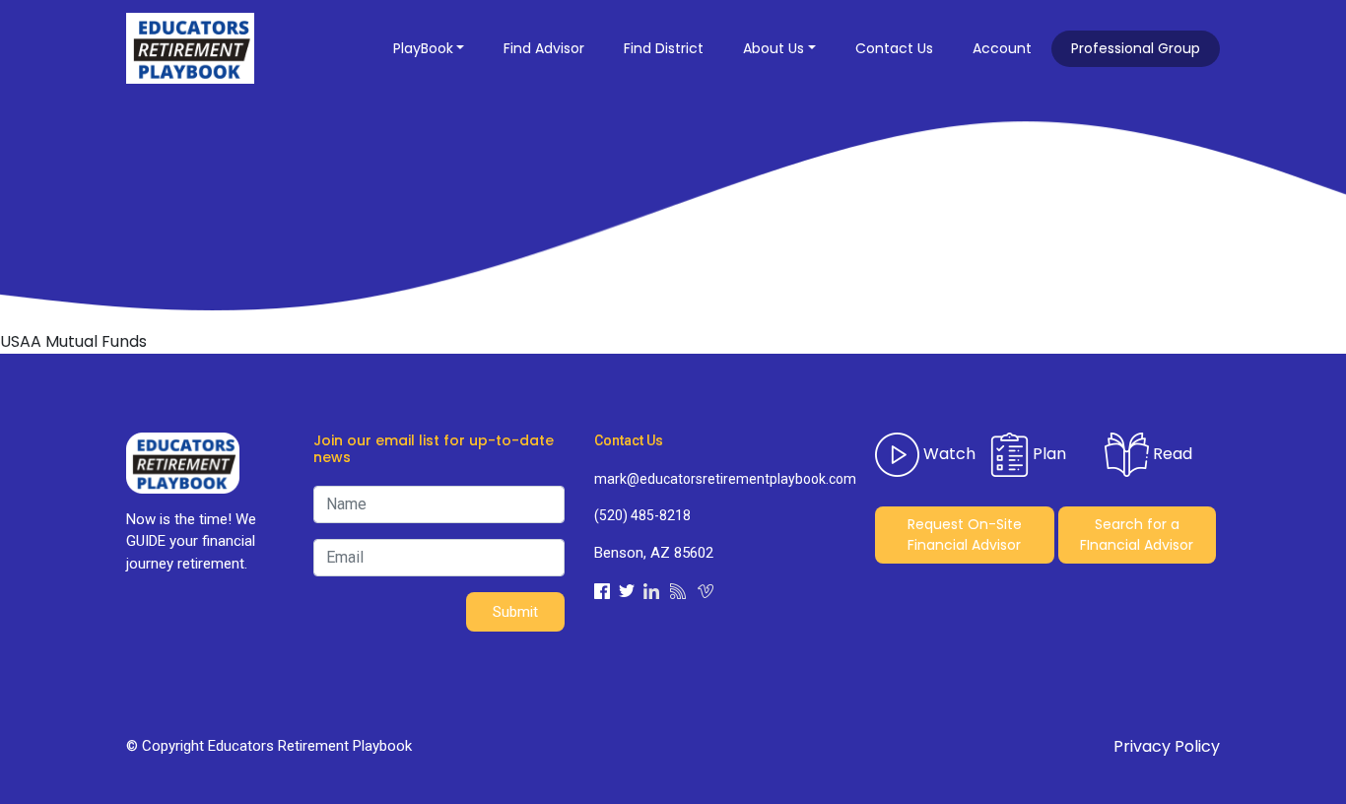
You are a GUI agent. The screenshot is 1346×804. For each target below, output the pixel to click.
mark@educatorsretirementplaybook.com (719, 479)
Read (1170, 453)
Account (1002, 48)
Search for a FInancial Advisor (1136, 534)
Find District (664, 48)
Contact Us (894, 48)
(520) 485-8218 (642, 515)
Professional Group (1135, 48)
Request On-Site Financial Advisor (965, 534)
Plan (1047, 453)
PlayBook (423, 48)
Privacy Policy (1166, 746)
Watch (947, 453)
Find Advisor (544, 48)
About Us (773, 48)
